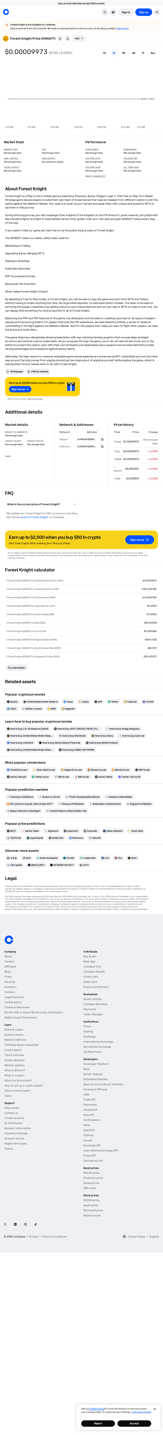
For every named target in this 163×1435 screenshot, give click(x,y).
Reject (98, 1423)
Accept (134, 1423)
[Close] (155, 1409)
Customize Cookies (141, 1412)
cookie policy (97, 1408)
